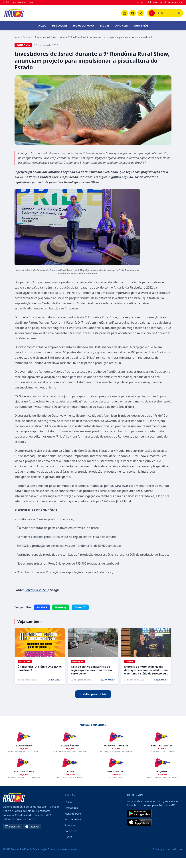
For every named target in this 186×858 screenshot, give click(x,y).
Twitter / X (80, 607)
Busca (68, 837)
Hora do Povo (83, 25)
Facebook (42, 607)
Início (42, 25)
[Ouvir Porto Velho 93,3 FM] (152, 13)
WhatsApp (60, 607)
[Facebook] (132, 13)
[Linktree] (140, 13)
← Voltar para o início (93, 694)
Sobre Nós (141, 25)
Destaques (59, 25)
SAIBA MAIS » (55, 679)
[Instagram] (124, 13)
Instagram (14, 826)
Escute (105, 25)
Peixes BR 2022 (36, 590)
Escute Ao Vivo (73, 819)
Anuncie (121, 25)
